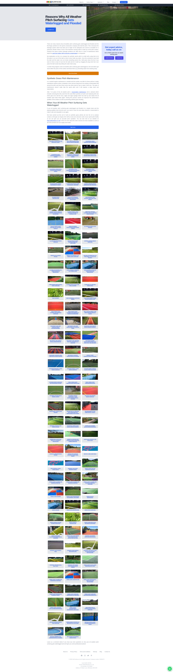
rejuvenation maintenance (79, 92)
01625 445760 (109, 58)
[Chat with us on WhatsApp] (170, 669)
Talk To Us (72, 127)
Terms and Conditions (85, 651)
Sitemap (95, 651)
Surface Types (90, 2)
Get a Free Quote (73, 73)
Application (100, 2)
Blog (108, 2)
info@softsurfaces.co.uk (88, 664)
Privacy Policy (73, 651)
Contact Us (51, 29)
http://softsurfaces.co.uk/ (53, 120)
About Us (81, 2)
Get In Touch (124, 2)
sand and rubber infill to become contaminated (64, 53)
